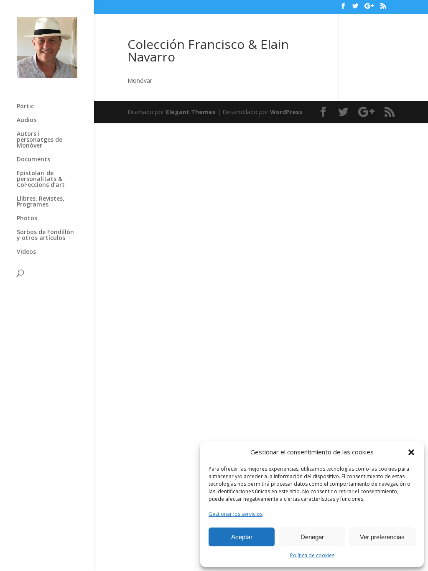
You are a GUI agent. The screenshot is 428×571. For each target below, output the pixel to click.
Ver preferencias (382, 536)
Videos (26, 252)
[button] (411, 452)
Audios (26, 120)
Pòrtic (25, 106)
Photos (27, 218)
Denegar (312, 536)
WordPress (286, 112)
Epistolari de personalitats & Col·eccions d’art (41, 179)
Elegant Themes (191, 112)
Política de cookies (312, 555)
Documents (33, 159)
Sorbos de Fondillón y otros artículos (45, 235)
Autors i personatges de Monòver (39, 140)
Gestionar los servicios (235, 513)
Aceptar (241, 536)
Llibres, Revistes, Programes (40, 202)
